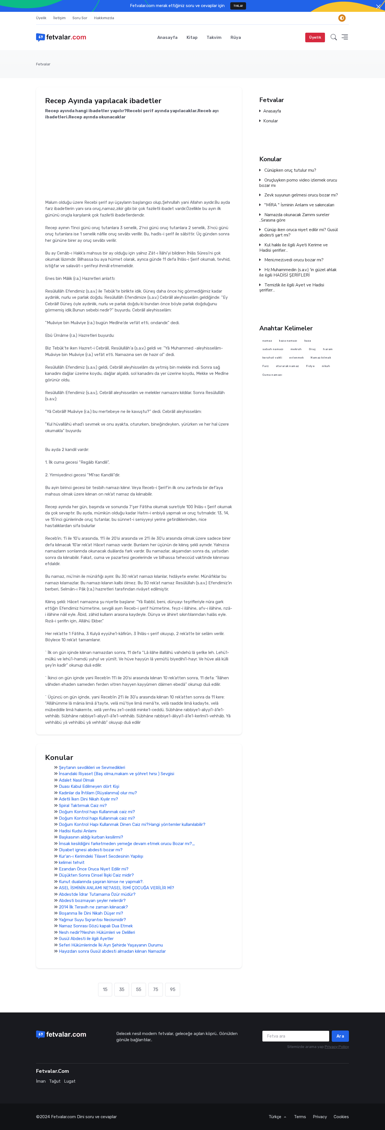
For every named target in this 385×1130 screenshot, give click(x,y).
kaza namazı (288, 340)
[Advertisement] (139, 159)
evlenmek (296, 357)
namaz (267, 340)
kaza (307, 340)
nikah (326, 366)
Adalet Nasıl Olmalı (76, 780)
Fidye (310, 366)
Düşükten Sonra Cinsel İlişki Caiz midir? (96, 875)
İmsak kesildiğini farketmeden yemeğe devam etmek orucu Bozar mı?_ (127, 843)
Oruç (312, 349)
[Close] (378, 6)
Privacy (320, 1116)
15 (105, 989)
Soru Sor (79, 18)
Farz (265, 366)
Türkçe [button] (275, 1116)
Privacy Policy (337, 1047)
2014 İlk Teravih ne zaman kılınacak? (93, 907)
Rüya (236, 37)
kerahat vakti (272, 357)
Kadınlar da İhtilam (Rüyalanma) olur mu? (98, 792)
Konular (270, 121)
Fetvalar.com (63, 1116)
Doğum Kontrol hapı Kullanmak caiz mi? (97, 811)
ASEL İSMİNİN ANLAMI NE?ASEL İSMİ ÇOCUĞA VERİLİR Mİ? (116, 887)
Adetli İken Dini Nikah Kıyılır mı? (88, 799)
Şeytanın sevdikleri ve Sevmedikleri (92, 767)
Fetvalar (43, 64)
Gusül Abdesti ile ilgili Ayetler (86, 938)
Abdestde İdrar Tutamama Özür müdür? (97, 894)
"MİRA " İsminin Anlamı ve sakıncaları (298, 205)
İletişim (59, 18)
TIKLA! (238, 5)
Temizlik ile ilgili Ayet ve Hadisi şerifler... (291, 287)
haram (328, 349)
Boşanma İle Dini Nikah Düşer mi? (91, 913)
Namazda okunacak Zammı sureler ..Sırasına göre (294, 217)
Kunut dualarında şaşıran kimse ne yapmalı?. (101, 881)
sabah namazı (273, 349)
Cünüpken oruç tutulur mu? (289, 170)
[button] (333, 37)
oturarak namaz (287, 366)
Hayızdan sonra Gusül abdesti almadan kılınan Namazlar (112, 951)
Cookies (341, 1116)
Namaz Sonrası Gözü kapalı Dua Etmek (96, 925)
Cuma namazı (272, 374)
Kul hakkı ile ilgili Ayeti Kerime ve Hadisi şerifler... (293, 247)
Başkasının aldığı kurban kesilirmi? (91, 837)
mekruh (296, 349)
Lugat (70, 1081)
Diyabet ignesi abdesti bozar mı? (91, 849)
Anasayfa (167, 37)
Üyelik (41, 18)
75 (155, 989)
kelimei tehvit (72, 862)
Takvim (214, 37)
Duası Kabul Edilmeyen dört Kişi (89, 786)
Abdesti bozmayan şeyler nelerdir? (92, 900)
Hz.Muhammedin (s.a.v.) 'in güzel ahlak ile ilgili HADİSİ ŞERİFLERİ (298, 272)
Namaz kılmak (321, 357)
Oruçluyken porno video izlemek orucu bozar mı (298, 183)
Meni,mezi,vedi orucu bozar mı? (293, 260)
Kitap (192, 37)
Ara (340, 1036)
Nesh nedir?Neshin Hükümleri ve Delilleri (97, 932)
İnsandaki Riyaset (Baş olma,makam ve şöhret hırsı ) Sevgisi (116, 773)
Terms (300, 1116)
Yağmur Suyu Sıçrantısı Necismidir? (92, 919)
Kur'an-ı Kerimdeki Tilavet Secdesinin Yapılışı (101, 856)
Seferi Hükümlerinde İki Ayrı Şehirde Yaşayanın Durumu (111, 945)
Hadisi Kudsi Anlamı (77, 830)
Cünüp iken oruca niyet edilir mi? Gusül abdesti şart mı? (298, 232)
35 (121, 989)
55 (138, 989)
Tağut (55, 1081)
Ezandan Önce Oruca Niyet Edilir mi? (94, 869)
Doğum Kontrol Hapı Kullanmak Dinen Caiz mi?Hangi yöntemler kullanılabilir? (132, 824)
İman (41, 1081)
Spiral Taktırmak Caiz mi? (83, 805)
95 (172, 989)
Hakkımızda (104, 18)
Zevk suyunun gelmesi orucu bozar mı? (300, 195)
